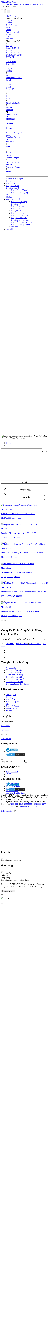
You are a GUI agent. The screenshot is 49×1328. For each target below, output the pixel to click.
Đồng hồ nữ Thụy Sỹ (19, 192)
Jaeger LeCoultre (13, 103)
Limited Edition (12, 708)
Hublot (9, 98)
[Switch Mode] (5, 9)
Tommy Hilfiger (12, 158)
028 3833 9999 (22, 644)
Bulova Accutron (13, 52)
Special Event (11, 229)
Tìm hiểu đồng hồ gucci (15, 793)
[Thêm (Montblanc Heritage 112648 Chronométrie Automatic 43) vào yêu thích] (2, 601)
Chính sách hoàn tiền (14, 682)
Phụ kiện (9, 39)
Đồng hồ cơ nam (17, 206)
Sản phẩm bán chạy (19, 202)
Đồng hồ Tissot (12, 771)
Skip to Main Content (9, 2)
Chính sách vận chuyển (15, 679)
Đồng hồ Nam (11, 181)
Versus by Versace (13, 167)
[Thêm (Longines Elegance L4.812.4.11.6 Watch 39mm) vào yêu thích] (2, 542)
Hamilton (9, 96)
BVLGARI (10, 57)
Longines (9, 110)
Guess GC (10, 89)
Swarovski (10, 142)
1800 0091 (10, 644)
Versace (9, 164)
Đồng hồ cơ (15, 204)
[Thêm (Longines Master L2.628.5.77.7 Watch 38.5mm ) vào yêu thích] (2, 620)
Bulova (9, 50)
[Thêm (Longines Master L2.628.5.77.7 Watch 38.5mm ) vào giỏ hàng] (5, 620)
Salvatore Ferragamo (14, 132)
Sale (7, 195)
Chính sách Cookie (13, 672)
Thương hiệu (11, 16)
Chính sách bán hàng (14, 675)
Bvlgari (9, 34)
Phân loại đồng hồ (13, 199)
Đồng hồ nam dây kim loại (21, 222)
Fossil (8, 80)
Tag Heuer (10, 153)
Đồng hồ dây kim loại (19, 220)
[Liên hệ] (2, 894)
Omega (9, 23)
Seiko (8, 135)
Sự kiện (9, 711)
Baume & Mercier (13, 48)
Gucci (8, 84)
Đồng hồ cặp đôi (12, 186)
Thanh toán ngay (8, 891)
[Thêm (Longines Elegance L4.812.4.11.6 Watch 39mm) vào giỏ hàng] (5, 542)
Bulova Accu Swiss (14, 55)
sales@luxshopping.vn (29, 806)
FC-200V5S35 (12, 790)
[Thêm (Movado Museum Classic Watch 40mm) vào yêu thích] (2, 581)
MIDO (8, 116)
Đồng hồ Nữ (11, 183)
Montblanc (10, 119)
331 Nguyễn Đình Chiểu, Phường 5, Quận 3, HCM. (23, 4)
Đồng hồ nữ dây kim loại (21, 224)
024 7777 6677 (7, 806)
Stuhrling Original (13, 137)
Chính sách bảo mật (14, 670)
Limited (9, 197)
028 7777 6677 (35, 644)
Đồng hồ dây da (17, 213)
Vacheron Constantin (14, 32)
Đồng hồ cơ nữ (17, 208)
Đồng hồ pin (16, 211)
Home (8, 443)
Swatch (9, 139)
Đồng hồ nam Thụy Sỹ (20, 190)
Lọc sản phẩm (24, 497)
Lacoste (9, 107)
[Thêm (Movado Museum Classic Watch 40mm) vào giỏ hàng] (5, 581)
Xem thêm (25, 482)
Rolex (8, 27)
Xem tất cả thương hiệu (15, 179)
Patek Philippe (11, 25)
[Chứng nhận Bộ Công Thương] (12, 751)
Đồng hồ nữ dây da (19, 218)
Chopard (9, 20)
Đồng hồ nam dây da (19, 215)
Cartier (8, 36)
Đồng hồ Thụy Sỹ (13, 188)
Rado (8, 146)
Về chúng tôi (11, 668)
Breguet (9, 46)
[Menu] (2, 9)
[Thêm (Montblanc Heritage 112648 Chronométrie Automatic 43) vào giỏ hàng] (5, 601)
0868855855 (6, 739)
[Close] (2, 858)
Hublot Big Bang (13, 786)
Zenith (8, 30)
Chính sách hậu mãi (14, 677)
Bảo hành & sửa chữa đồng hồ (18, 684)
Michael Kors (11, 114)
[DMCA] (16, 756)
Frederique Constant (14, 78)
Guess (8, 87)
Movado (9, 123)
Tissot (8, 155)
